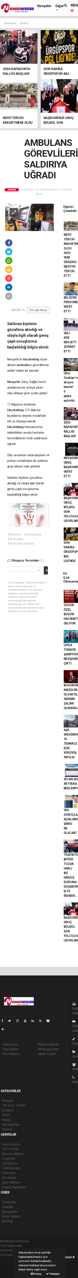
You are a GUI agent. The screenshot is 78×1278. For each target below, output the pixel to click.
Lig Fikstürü (9, 1163)
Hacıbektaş (31, 359)
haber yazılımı (9, 1259)
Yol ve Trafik (10, 1149)
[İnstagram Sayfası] (19, 1020)
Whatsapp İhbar (48, 1049)
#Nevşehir (14, 534)
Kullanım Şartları (48, 1044)
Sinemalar (9, 1173)
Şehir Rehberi (11, 1182)
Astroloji (7, 1221)
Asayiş (24, 23)
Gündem (8, 1110)
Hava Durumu (11, 1144)
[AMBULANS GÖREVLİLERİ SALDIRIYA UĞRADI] (29, 217)
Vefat (6, 1115)
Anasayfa (10, 23)
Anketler (7, 1207)
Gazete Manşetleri (14, 1187)
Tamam (54, 1273)
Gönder (47, 570)
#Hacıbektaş (32, 534)
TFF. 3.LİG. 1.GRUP (14, 1105)
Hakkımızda (10, 1044)
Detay (37, 1273)
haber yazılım (9, 1268)
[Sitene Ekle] (4, 1029)
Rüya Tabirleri (11, 1216)
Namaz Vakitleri (12, 1154)
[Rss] (42, 1020)
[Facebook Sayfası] (4, 1020)
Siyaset (7, 1129)
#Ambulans (15, 539)
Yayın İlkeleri (10, 1049)
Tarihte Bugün (11, 1168)
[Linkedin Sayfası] (34, 1020)
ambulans (24, 365)
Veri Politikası (11, 1054)
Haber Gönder (47, 1054)
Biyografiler (10, 1211)
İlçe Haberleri (10, 1124)
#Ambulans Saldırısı (20, 543)
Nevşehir (44, 6)
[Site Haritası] (50, 1020)
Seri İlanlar (9, 1177)
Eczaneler (8, 1158)
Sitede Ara (9, 1202)
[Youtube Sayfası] (27, 1020)
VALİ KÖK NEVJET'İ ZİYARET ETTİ (70, 342)
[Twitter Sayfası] (11, 1020)
